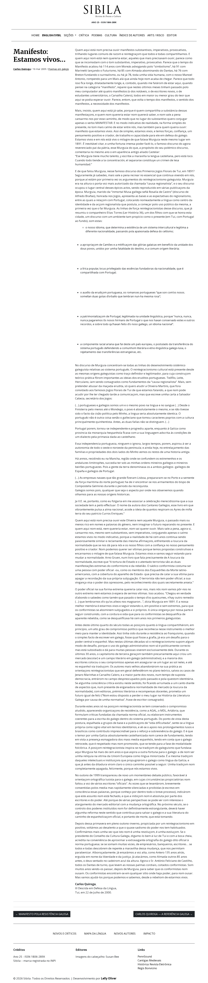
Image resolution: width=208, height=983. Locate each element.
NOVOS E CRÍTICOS (64, 933)
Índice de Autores (132, 35)
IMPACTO (149, 933)
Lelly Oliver (108, 978)
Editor (172, 35)
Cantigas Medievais (149, 960)
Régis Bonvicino (147, 968)
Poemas (96, 35)
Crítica (84, 35)
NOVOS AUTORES (125, 933)
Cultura (111, 35)
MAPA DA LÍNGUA (95, 933)
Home (35, 35)
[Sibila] (102, 11)
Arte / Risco (155, 35)
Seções (69, 35)
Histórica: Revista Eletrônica (154, 964)
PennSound (145, 956)
